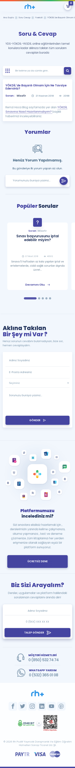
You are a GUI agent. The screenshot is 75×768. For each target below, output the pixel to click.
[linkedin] (42, 706)
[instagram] (32, 706)
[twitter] (22, 706)
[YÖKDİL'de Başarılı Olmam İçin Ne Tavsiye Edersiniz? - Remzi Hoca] (30, 6)
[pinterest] (61, 706)
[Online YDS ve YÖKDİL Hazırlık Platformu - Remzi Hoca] (37, 693)
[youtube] (51, 706)
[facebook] (13, 706)
